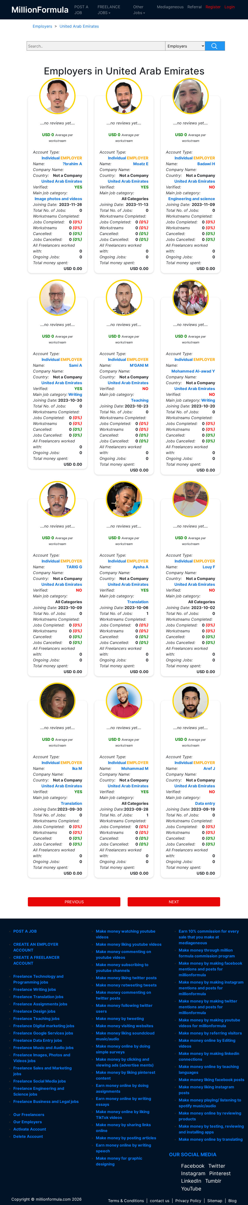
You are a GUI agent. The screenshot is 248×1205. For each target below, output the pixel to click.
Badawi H (206, 163)
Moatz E (140, 163)
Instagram (194, 1173)
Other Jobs (138, 9)
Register (213, 6)
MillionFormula (40, 10)
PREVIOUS (74, 901)
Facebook (193, 1166)
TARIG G (74, 566)
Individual (51, 157)
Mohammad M (134, 768)
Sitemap (214, 1200)
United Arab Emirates (79, 26)
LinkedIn (192, 1181)
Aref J (209, 768)
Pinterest (220, 1173)
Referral (194, 6)
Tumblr (213, 1181)
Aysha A (140, 566)
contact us (159, 1200)
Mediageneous (170, 6)
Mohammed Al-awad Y (193, 371)
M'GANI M (139, 365)
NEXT (174, 901)
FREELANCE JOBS (109, 9)
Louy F (209, 566)
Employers (42, 26)
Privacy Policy (188, 1200)
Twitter (216, 1166)
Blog (232, 1200)
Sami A (75, 365)
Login (230, 6)
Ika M (77, 768)
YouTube (191, 1189)
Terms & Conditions (126, 1200)
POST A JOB (81, 9)
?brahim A (72, 163)
